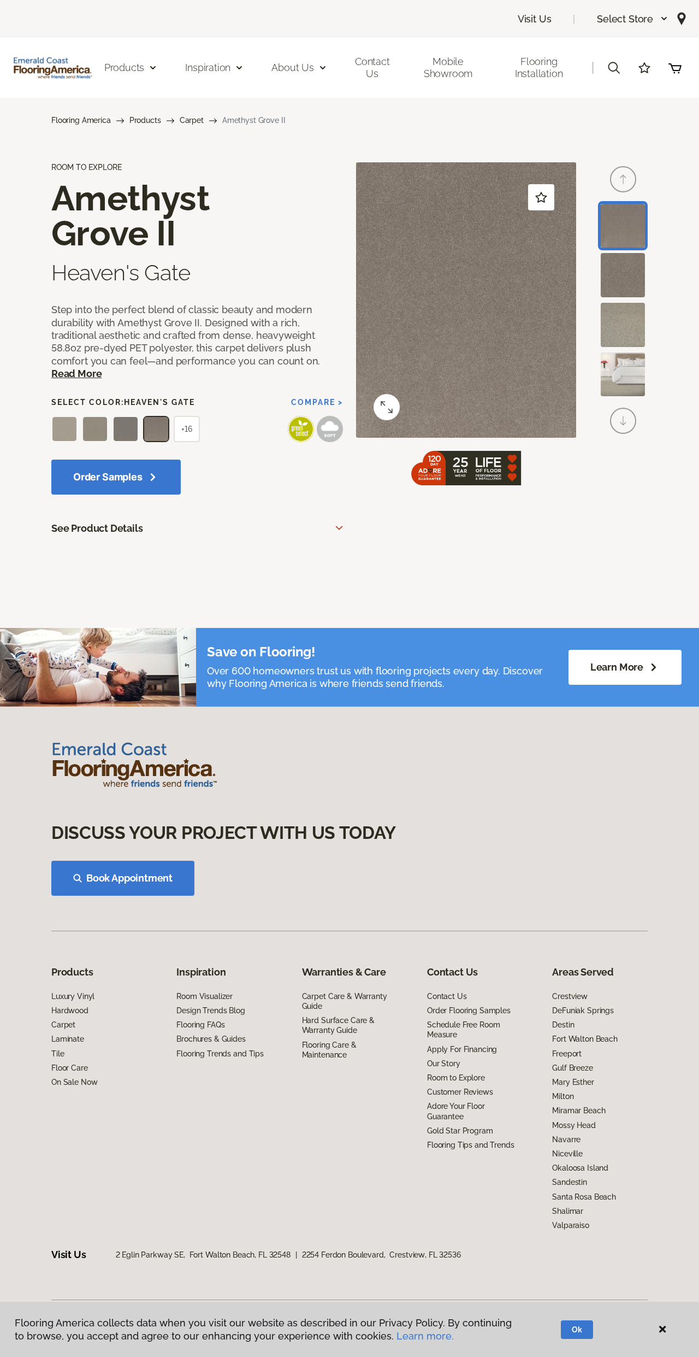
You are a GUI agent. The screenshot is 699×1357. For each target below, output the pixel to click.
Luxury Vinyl (72, 996)
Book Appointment (129, 878)
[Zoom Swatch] (387, 407)
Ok (577, 1329)
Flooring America (81, 120)
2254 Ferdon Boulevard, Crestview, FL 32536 (381, 1254)
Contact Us (372, 67)
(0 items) (675, 67)
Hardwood (69, 1010)
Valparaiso (570, 1225)
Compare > (317, 402)
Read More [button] (76, 373)
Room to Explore (456, 1077)
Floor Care (69, 1068)
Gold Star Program (460, 1130)
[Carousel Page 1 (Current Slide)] (623, 226)
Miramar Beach (578, 1110)
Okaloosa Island (580, 1168)
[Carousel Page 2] (623, 275)
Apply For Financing (462, 1049)
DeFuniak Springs (583, 1010)
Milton (562, 1096)
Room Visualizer (204, 996)
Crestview (570, 996)
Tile (57, 1053)
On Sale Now (74, 1082)
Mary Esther (573, 1082)
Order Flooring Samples (469, 1010)
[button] (632, 19)
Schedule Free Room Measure (463, 1029)
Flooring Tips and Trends (470, 1145)
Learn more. (425, 1336)
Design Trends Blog (210, 1010)
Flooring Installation (539, 67)
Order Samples (108, 477)
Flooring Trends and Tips (220, 1053)
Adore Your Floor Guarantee (456, 1111)
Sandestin (569, 1182)
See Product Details (97, 528)
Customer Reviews (460, 1092)
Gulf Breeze (572, 1068)
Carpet (192, 120)
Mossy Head (574, 1125)
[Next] (623, 421)
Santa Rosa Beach (584, 1196)
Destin (563, 1024)
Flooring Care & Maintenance (329, 1050)
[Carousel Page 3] (623, 325)
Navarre (566, 1139)
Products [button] (124, 67)
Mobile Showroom (448, 67)
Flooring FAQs (200, 1024)
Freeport (567, 1053)
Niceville (567, 1153)
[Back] (623, 179)
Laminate (67, 1039)
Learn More (616, 667)
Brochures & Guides (210, 1039)
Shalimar (567, 1211)
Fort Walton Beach (585, 1039)
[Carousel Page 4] (623, 375)
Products (145, 120)
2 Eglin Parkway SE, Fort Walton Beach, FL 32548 (203, 1254)
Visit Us (535, 19)
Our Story (443, 1063)
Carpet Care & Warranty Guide (344, 1001)
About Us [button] (292, 67)
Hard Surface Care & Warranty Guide (338, 1025)
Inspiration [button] (207, 67)
